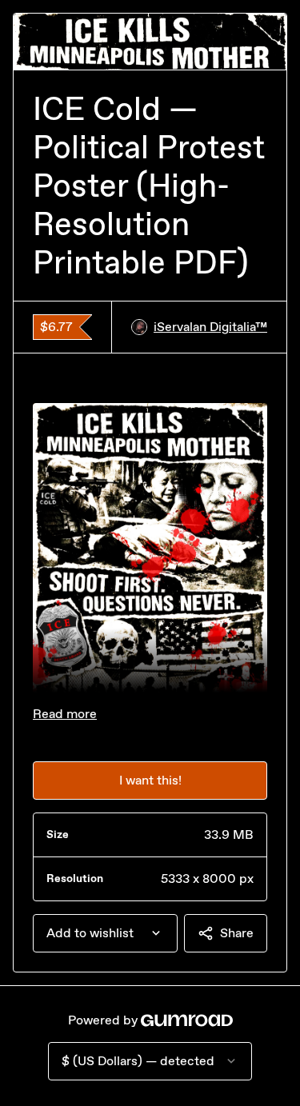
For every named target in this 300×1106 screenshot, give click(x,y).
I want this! (150, 780)
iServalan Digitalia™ (210, 326)
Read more (65, 713)
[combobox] (105, 933)
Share (237, 932)
